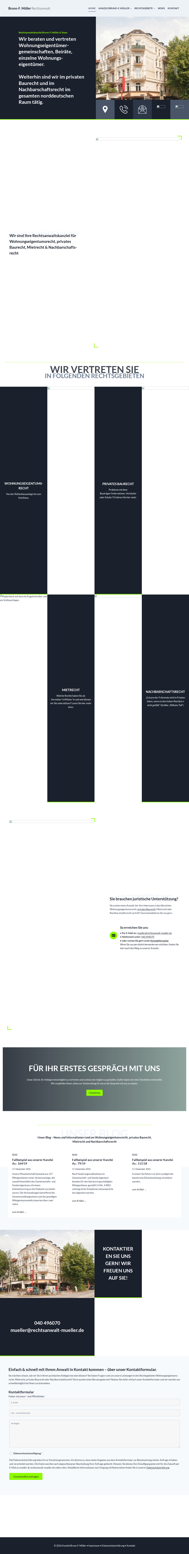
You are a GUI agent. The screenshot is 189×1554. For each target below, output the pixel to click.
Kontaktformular (159, 940)
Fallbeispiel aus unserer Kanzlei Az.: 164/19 (32, 1161)
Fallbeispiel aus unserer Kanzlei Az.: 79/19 (92, 1161)
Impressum (94, 1545)
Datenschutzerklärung (158, 1467)
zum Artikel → (19, 1212)
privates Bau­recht (146, 909)
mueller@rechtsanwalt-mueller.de (154, 933)
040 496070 (147, 936)
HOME (92, 8)
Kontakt (173, 8)
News (161, 8)
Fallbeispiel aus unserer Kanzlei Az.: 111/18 (152, 1161)
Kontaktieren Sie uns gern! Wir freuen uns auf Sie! (118, 1263)
